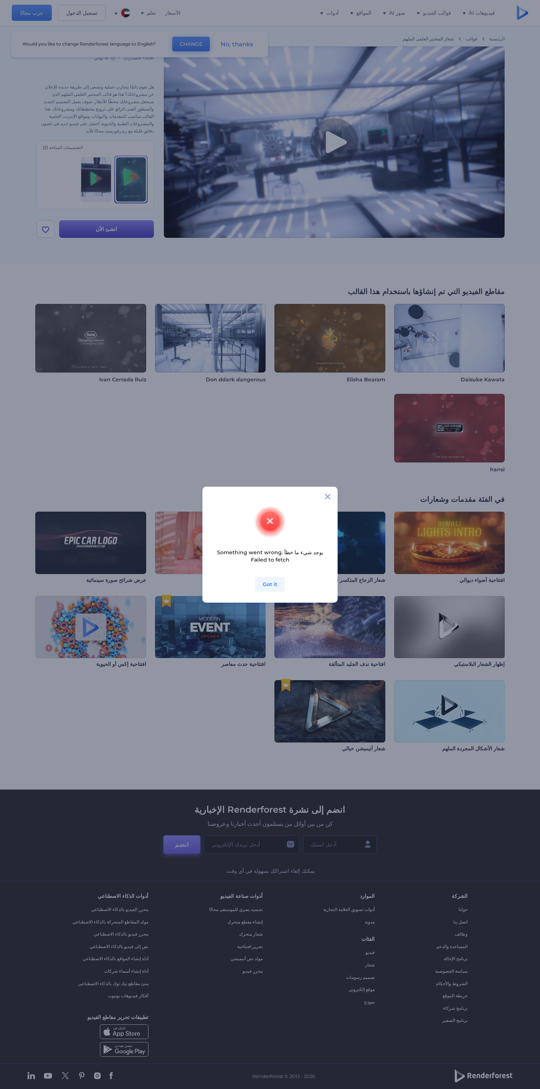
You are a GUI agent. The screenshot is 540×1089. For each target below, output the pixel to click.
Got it (270, 584)
